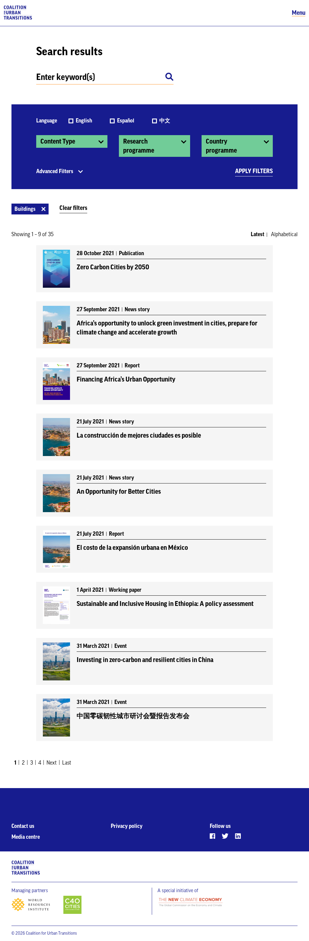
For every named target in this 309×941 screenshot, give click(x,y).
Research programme (138, 146)
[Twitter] (225, 836)
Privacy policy (126, 826)
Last (66, 762)
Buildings (25, 209)
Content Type (57, 141)
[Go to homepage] (18, 13)
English (84, 120)
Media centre (25, 837)
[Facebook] (212, 836)
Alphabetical (284, 234)
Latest (257, 234)
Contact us (22, 826)
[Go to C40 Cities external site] (72, 905)
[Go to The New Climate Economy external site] (190, 902)
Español (126, 120)
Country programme (221, 146)
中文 (164, 120)
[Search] (169, 77)
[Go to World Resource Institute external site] (36, 906)
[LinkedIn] (238, 836)
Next (51, 762)
